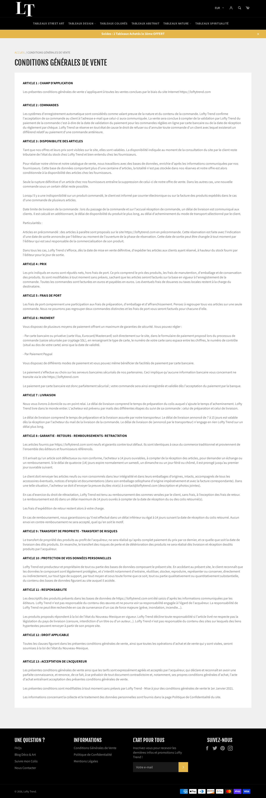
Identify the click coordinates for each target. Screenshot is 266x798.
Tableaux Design (81, 23)
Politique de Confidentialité (93, 754)
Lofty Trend (29, 791)
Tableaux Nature (176, 23)
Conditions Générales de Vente (95, 748)
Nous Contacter (25, 768)
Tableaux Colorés (114, 23)
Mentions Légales (86, 761)
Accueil (20, 52)
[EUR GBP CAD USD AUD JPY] (219, 8)
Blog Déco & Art (25, 754)
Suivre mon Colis (26, 761)
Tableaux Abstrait (146, 23)
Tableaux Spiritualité (212, 23)
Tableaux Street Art (48, 23)
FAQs (18, 748)
